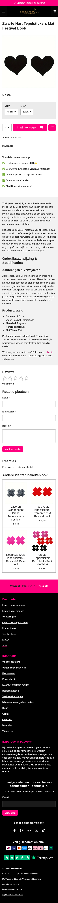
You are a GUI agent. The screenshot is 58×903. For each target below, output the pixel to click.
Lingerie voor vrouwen (13, 605)
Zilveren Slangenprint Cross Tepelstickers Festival (16, 513)
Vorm (7, 105)
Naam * (6, 397)
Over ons (7, 719)
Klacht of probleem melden (15, 685)
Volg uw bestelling (11, 661)
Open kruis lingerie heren (15, 622)
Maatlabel (7, 145)
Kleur (23, 105)
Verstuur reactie (13, 449)
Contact (6, 713)
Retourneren (8, 673)
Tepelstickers (9, 634)
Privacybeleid (9, 679)
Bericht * (6, 425)
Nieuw (5, 639)
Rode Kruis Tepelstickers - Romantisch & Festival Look (42, 511)
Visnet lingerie (9, 616)
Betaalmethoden (10, 690)
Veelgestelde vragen (12, 696)
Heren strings (9, 628)
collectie (49, 352)
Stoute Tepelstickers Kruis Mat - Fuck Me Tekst (42, 559)
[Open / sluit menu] (3, 11)
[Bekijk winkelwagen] (54, 11)
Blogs (5, 708)
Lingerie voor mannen (13, 611)
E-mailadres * (9, 411)
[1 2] (7, 127)
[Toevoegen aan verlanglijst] (52, 127)
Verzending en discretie (14, 667)
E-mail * (6, 797)
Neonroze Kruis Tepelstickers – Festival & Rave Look (16, 559)
